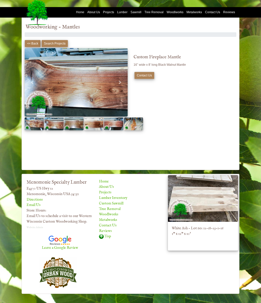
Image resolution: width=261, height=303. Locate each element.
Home (80, 12)
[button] (32, 82)
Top (107, 236)
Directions (35, 199)
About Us (93, 12)
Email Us (34, 205)
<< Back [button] (32, 43)
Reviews (229, 12)
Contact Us (212, 12)
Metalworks (194, 12)
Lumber (122, 12)
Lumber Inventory (113, 198)
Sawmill (135, 12)
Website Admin (35, 227)
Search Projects (55, 43)
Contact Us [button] (144, 75)
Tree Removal (154, 12)
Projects (108, 12)
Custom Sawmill (111, 203)
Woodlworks (175, 12)
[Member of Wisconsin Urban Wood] (58, 272)
